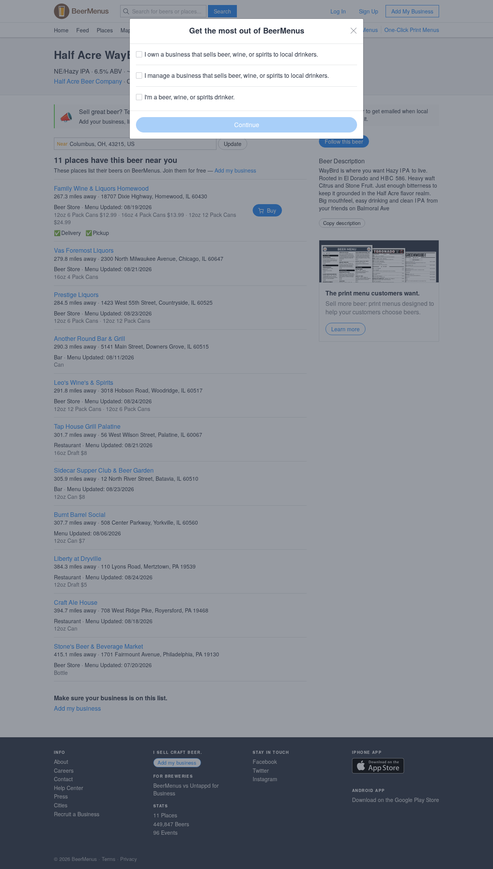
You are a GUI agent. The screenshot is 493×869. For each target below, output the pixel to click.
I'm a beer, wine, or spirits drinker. (189, 97)
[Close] (353, 30)
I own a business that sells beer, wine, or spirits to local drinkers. (231, 54)
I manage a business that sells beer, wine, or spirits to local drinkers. (236, 75)
